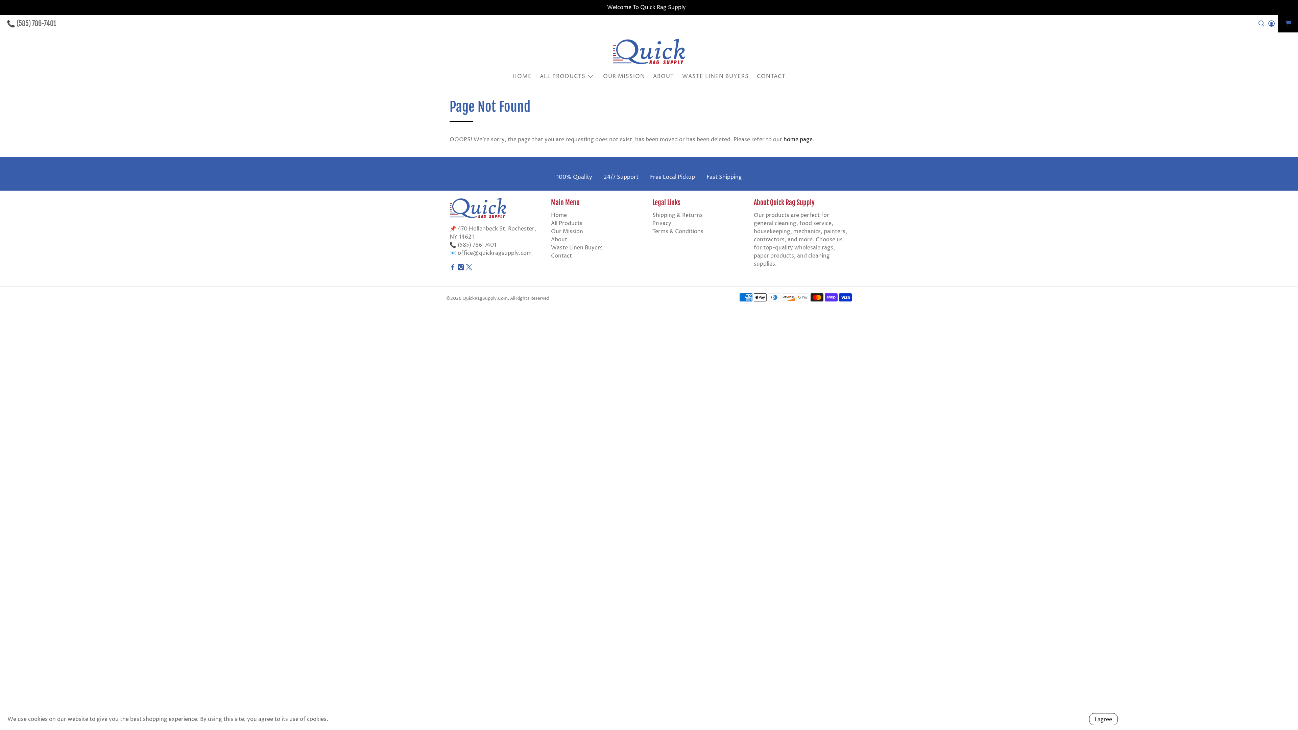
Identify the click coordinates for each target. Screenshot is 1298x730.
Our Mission (624, 76)
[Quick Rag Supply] (649, 51)
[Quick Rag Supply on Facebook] (453, 268)
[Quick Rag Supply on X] (469, 268)
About (663, 76)
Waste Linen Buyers (715, 76)
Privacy (661, 223)
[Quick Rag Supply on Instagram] (461, 268)
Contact (771, 76)
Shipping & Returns (677, 215)
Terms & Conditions (677, 231)
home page (798, 139)
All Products (562, 76)
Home (522, 76)
